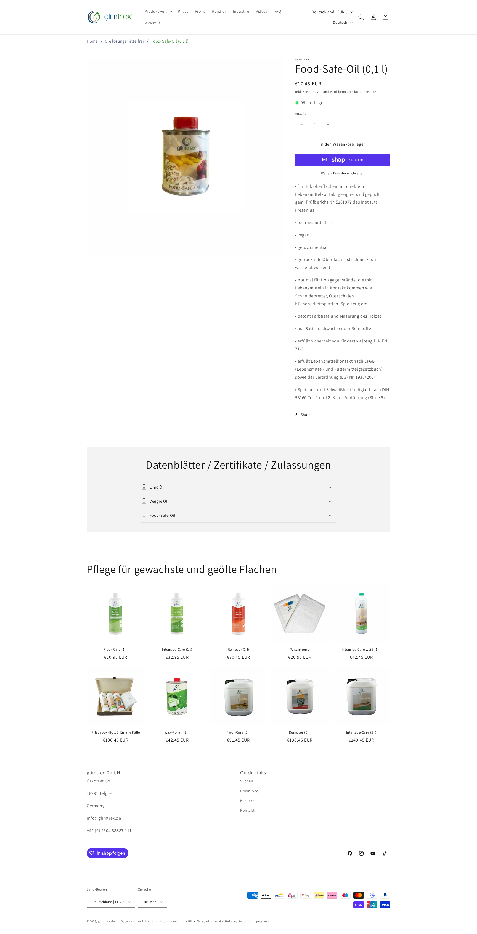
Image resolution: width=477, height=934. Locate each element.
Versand (323, 91)
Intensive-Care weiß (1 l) (361, 649)
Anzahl (300, 113)
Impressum (261, 921)
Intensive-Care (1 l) (177, 649)
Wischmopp (299, 649)
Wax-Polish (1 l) (177, 732)
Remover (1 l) (238, 649)
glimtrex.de (106, 921)
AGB (189, 921)
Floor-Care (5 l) (238, 732)
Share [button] (306, 414)
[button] (158, 11)
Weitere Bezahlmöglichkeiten (343, 173)
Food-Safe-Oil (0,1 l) (170, 41)
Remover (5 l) (300, 732)
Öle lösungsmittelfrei (124, 41)
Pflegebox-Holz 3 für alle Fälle (115, 732)
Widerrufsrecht (170, 921)
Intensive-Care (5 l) (361, 732)
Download (249, 790)
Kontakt (247, 810)
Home (92, 41)
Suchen (246, 781)
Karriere (247, 800)
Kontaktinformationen (230, 921)
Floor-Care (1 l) (116, 649)
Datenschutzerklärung (137, 921)
